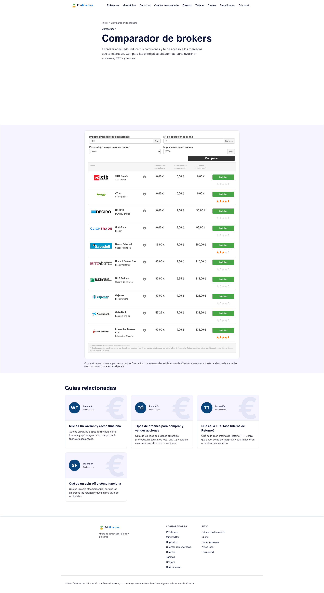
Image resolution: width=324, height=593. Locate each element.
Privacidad (208, 552)
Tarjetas (199, 5)
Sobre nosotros (210, 542)
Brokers (212, 5)
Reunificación (227, 5)
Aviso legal (208, 547)
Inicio (105, 22)
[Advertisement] (162, 99)
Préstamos (113, 5)
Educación (244, 5)
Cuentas (187, 5)
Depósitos (145, 5)
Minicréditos (129, 5)
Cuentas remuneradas (166, 5)
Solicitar (223, 177)
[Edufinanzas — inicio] (84, 5)
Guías (205, 537)
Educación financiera (213, 532)
